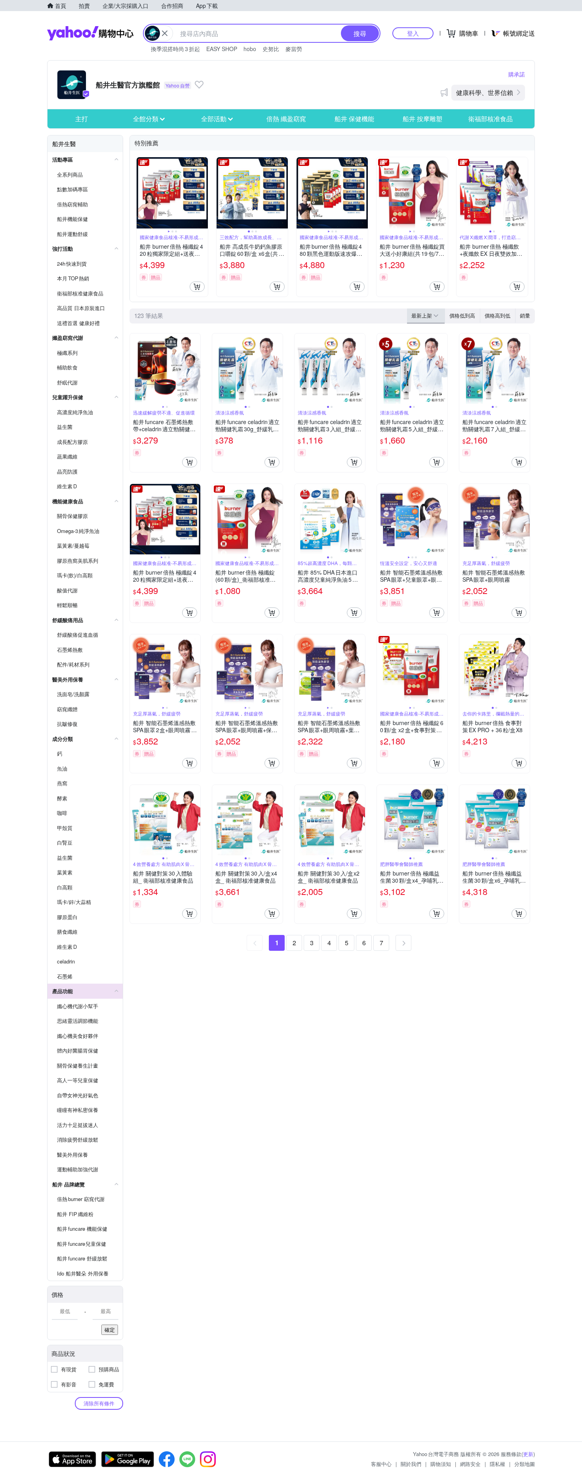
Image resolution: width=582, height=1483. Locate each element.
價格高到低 (497, 315)
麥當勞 (293, 48)
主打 (81, 118)
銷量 (525, 315)
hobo (249, 48)
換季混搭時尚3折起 (175, 48)
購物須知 (440, 1464)
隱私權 (497, 1464)
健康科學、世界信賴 (484, 92)
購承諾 (516, 74)
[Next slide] (203, 193)
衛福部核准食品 (490, 118)
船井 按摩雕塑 (422, 118)
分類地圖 (524, 1464)
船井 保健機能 (354, 118)
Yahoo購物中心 (90, 33)
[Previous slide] (142, 193)
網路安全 (470, 1464)
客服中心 (381, 1464)
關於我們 (411, 1464)
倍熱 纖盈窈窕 (286, 118)
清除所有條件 (99, 1403)
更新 (528, 1454)
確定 (110, 1329)
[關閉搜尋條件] (164, 33)
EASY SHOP (221, 48)
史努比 (270, 48)
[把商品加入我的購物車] (197, 287)
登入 (413, 33)
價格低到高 (462, 315)
